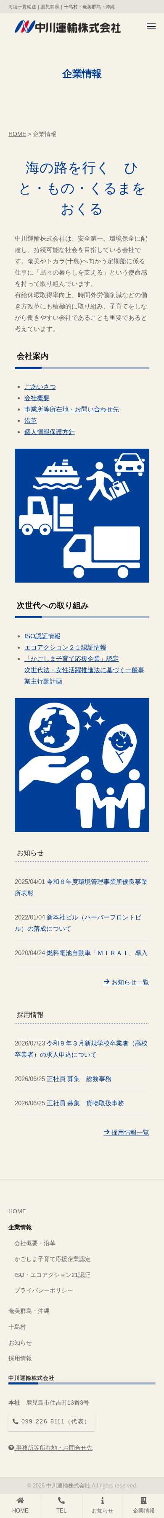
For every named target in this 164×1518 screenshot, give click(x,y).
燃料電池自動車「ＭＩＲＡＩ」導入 (97, 952)
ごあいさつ (40, 386)
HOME (17, 1211)
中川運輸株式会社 (68, 1485)
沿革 (30, 420)
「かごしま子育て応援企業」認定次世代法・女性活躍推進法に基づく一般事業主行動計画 (84, 670)
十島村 (17, 1327)
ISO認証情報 (42, 636)
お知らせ (20, 1343)
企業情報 (20, 1227)
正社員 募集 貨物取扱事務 (85, 1103)
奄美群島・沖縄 (29, 1311)
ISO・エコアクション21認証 (52, 1275)
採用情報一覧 (129, 1132)
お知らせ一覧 (129, 982)
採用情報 (20, 1358)
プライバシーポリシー (43, 1290)
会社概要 (37, 397)
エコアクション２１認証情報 (65, 647)
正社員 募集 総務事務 (79, 1078)
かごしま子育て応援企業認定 (52, 1259)
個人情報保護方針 (49, 431)
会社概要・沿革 (35, 1243)
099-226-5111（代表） (54, 1421)
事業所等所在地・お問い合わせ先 (71, 409)
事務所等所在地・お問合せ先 (53, 1448)
